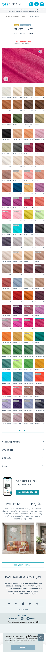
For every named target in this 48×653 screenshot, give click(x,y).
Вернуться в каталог (23, 565)
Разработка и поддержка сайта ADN (23, 622)
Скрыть (21, 430)
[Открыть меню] (42, 4)
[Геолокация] (31, 4)
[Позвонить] (36, 4)
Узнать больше (29, 492)
